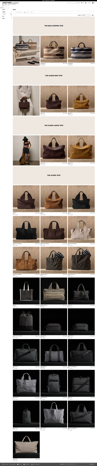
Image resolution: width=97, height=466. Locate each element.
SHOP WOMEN (52, 0)
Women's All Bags (7, 5)
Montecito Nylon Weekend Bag (72, 428)
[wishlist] (85, 2)
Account (89, 2)
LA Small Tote (70, 305)
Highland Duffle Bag (43, 366)
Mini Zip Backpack (15, 428)
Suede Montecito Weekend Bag (17, 243)
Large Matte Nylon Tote (71, 274)
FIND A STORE (6, 464)
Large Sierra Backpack (43, 397)
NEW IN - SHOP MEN (45, 0)
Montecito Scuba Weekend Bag (72, 366)
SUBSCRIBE (91, 464)
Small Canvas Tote (15, 397)
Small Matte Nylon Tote (43, 274)
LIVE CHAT (20, 464)
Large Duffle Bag (15, 366)
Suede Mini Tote (42, 113)
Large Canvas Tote (43, 428)
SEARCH (78, 2)
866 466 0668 (13, 464)
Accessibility (27, 464)
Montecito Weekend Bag (43, 305)
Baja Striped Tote (42, 63)
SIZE (3, 16)
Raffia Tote (14, 305)
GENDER (3, 11)
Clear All (2, 7)
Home (3, 5)
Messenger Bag (70, 397)
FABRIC (3, 18)
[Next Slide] (66, 49)
